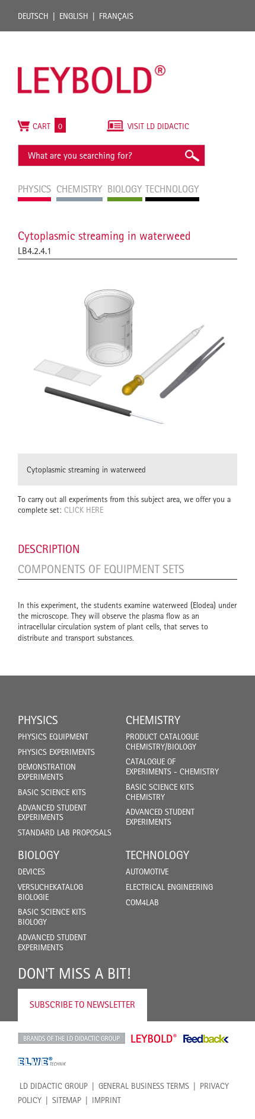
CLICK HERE (83, 510)
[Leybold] (92, 37)
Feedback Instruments (206, 1038)
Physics (38, 720)
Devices (31, 871)
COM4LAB (142, 902)
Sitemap (66, 1100)
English (73, 16)
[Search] (191, 155)
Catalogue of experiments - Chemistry (172, 766)
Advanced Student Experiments (52, 812)
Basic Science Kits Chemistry (160, 792)
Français (116, 16)
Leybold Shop (154, 1038)
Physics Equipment (53, 736)
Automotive (147, 871)
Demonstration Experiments (47, 772)
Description (49, 549)
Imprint (106, 1100)
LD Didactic (71, 1038)
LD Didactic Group (54, 1086)
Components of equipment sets (101, 569)
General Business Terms (143, 1086)
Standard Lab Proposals (64, 832)
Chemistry (153, 720)
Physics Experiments (56, 752)
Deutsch (33, 16)
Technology (157, 855)
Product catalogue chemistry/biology (162, 741)
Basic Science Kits (52, 792)
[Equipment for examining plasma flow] (127, 356)
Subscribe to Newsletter (82, 1004)
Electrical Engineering (169, 887)
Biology (38, 855)
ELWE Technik (42, 1061)
